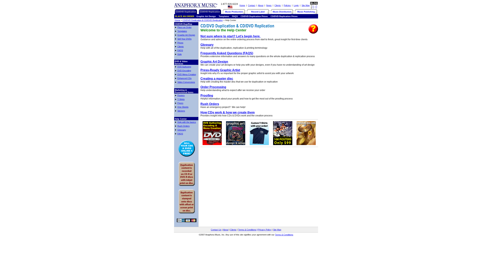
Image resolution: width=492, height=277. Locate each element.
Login (296, 5)
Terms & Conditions (247, 230)
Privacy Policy (264, 230)
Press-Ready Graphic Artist (220, 70)
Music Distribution (282, 12)
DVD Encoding (184, 70)
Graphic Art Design (186, 35)
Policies (287, 5)
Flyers (180, 103)
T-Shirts (181, 99)
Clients (277, 5)
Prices (180, 43)
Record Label (258, 12)
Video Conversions (186, 82)
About (260, 5)
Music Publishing (306, 12)
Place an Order (184, 27)
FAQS (180, 50)
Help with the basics (186, 122)
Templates (182, 31)
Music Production (234, 12)
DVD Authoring (184, 67)
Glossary (181, 130)
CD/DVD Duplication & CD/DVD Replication (203, 20)
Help (179, 54)
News (269, 5)
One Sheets (183, 107)
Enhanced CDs (184, 78)
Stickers (181, 111)
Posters (181, 95)
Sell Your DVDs (184, 39)
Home (242, 5)
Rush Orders (183, 126)
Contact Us (216, 230)
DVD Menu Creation (186, 74)
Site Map (306, 5)
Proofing (206, 95)
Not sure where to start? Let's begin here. (230, 36)
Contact (251, 5)
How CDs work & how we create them (227, 112)
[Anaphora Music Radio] (314, 8)
